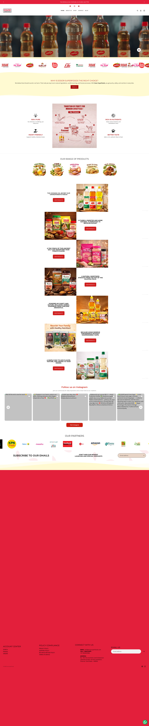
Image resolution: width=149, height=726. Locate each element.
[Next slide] (144, 2)
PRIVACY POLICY (43, 648)
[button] (115, 169)
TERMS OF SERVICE (44, 654)
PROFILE (5, 651)
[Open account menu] (140, 10)
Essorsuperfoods (10, 666)
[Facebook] (142, 666)
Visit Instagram (74, 425)
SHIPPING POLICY (44, 650)
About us (74, 87)
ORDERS (5, 653)
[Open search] (137, 10)
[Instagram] (145, 666)
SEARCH (5, 649)
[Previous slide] (3, 2)
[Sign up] (143, 455)
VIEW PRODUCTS (58, 200)
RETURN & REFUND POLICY (47, 652)
